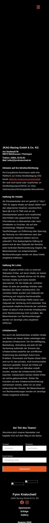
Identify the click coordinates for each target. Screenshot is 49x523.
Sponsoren (24, 508)
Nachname (29, 444)
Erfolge (24, 511)
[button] (38, 7)
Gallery (24, 515)
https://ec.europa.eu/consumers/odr (24, 179)
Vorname (6, 444)
